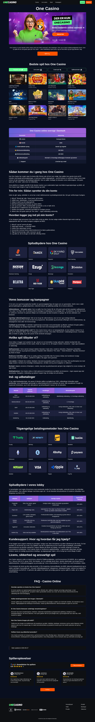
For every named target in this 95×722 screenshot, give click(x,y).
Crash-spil (56, 69)
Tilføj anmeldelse (77, 665)
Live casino (37, 69)
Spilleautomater (76, 69)
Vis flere (47, 689)
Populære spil (17, 69)
